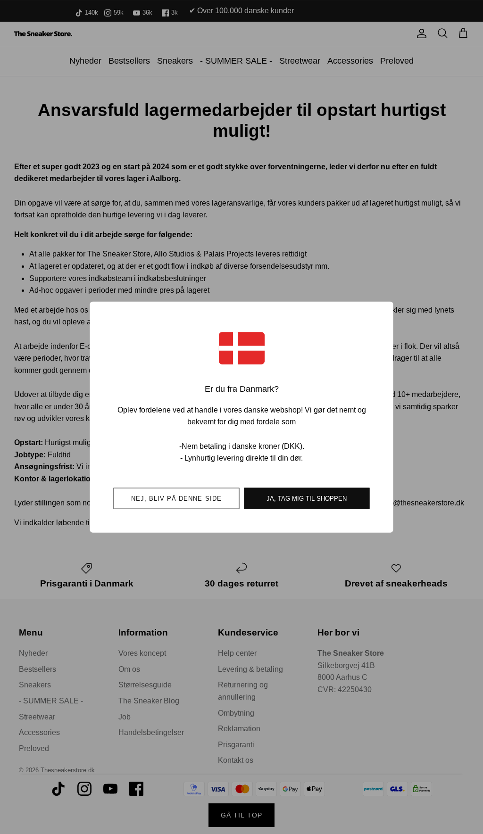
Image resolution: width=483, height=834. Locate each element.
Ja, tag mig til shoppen (306, 498)
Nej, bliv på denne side (176, 498)
